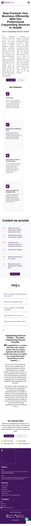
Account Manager (9, 436)
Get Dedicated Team (21, 436)
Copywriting (4, 487)
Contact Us (3, 503)
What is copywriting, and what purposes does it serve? (15, 295)
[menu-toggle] (29, 2)
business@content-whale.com (7, 473)
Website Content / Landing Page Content (11, 495)
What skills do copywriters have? (13, 302)
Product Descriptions (6, 491)
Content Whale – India (8, 507)
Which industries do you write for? (13, 315)
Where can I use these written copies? (15, 321)
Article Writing (5, 485)
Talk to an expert (15, 274)
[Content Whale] (8, 2)
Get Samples (21, 80)
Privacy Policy (15, 520)
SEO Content (5, 493)
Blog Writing (4, 489)
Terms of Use (4, 505)
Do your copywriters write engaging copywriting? (14, 308)
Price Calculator (10, 80)
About (2, 501)
